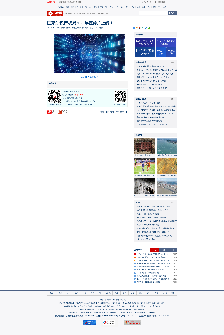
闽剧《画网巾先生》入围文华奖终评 (151, 217)
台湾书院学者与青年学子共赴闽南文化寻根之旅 (153, 266)
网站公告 (123, 300)
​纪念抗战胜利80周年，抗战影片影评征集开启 (155, 236)
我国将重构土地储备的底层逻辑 (149, 121)
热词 (60, 293)
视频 (116, 293)
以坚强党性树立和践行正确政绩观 (150, 66)
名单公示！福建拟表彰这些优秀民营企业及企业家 (157, 70)
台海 (85, 7)
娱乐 (90, 7)
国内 (101, 7)
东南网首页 (51, 2)
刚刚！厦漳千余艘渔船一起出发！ (150, 85)
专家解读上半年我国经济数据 (148, 103)
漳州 (143, 7)
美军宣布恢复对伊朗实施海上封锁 (150, 117)
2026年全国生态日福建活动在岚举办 (151, 81)
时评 (73, 7)
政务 (68, 293)
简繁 (159, 2)
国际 (106, 7)
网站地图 (116, 300)
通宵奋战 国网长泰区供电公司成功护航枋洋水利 (153, 263)
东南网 (76, 14)
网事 (117, 7)
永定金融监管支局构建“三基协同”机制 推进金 (152, 254)
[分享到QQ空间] (137, 28)
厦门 (127, 7)
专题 (111, 7)
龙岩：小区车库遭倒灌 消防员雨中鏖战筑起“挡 (153, 279)
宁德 (154, 7)
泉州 (138, 7)
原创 (51, 293)
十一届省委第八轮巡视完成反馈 (148, 273)
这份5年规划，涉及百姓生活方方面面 (152, 125)
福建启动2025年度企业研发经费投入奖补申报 (155, 74)
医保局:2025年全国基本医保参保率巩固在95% (155, 114)
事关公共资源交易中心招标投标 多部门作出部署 (156, 106)
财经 (148, 293)
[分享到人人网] (146, 28)
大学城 (79, 7)
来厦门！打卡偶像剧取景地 (148, 214)
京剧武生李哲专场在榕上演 (148, 225)
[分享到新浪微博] (140, 28)
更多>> (173, 62)
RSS (163, 2)
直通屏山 (61, 7)
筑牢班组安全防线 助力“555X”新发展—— (151, 257)
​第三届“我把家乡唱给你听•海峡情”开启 (152, 210)
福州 (122, 7)
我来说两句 (99, 28)
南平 (159, 7)
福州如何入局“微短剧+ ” (146, 239)
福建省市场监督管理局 (88, 14)
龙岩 (148, 7)
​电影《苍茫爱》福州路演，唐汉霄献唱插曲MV (155, 228)
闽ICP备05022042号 (91, 303)
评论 (124, 293)
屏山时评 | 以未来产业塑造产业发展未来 (153, 77)
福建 (67, 7)
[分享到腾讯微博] (143, 28)
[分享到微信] (149, 28)
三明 (164, 7)
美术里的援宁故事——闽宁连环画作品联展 (151, 276)
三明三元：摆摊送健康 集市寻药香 (149, 282)
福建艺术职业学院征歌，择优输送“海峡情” (154, 207)
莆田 (133, 7)
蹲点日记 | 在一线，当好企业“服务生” (152, 88)
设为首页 (145, 2)
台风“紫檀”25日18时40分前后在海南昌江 (151, 270)
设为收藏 (153, 2)
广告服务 (108, 300)
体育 (95, 7)
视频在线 (100, 14)
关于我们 (101, 300)
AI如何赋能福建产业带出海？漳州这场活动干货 (153, 260)
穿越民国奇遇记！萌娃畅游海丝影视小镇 (153, 232)
